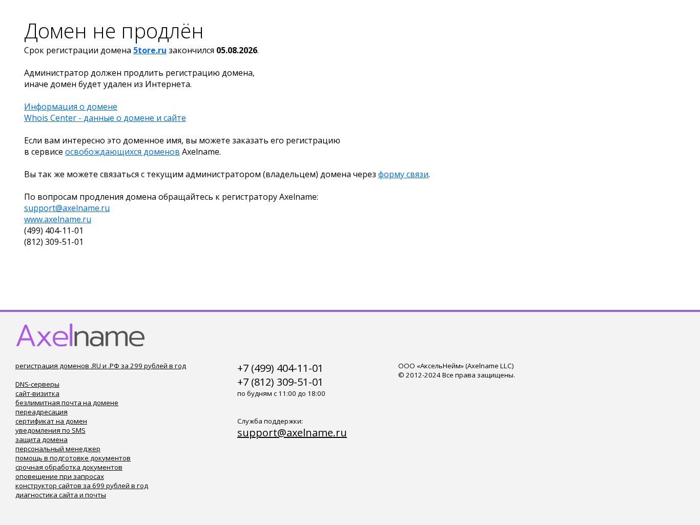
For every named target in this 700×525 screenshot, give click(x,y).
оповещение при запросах (59, 476)
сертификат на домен (51, 421)
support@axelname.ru (67, 208)
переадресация (41, 411)
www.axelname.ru (57, 219)
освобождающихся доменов (122, 151)
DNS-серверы (37, 384)
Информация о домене (70, 106)
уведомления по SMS (50, 430)
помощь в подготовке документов (73, 458)
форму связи (403, 174)
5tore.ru (150, 50)
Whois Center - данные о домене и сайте (105, 117)
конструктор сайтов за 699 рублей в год (81, 485)
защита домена (41, 439)
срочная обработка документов (68, 467)
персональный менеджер (57, 448)
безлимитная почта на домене (66, 402)
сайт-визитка (37, 393)
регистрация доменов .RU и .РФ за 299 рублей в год (100, 365)
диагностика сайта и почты (60, 494)
